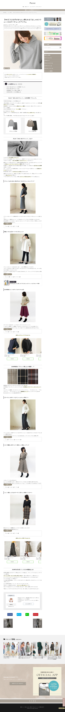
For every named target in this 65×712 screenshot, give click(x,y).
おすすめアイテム (28, 25)
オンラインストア (38, 6)
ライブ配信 (37, 27)
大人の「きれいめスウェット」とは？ (13, 88)
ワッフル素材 (20, 28)
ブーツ (16, 226)
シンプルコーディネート (16, 26)
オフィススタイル (6, 26)
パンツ (12, 276)
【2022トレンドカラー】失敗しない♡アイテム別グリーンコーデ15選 (40, 657)
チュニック (7, 276)
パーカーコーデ (33, 27)
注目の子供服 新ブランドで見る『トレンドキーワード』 (10, 657)
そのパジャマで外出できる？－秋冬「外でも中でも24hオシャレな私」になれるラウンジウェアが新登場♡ (54, 658)
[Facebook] (10, 614)
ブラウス (6, 487)
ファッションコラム (48, 57)
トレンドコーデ (32, 6)
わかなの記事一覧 (28, 603)
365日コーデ (47, 60)
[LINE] (27, 614)
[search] (60, 48)
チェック (7, 27)
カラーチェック (11, 26)
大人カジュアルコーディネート (32, 28)
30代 (7, 25)
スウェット (21, 26)
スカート (37, 26)
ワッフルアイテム (15, 28)
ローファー (17, 276)
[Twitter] (19, 614)
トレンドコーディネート (27, 27)
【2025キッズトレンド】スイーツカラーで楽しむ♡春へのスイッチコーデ (25, 657)
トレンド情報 (9, 12)
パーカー (6, 226)
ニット (6, 439)
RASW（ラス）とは (48, 65)
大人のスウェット (24, 28)
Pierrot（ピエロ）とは (49, 63)
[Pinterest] (35, 614)
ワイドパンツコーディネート (9, 28)
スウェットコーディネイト (32, 26)
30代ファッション (16, 25)
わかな (11, 604)
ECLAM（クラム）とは (49, 68)
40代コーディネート (22, 25)
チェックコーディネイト (17, 27)
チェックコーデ (11, 27)
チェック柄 (22, 27)
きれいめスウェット (33, 25)
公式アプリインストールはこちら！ (17, 683)
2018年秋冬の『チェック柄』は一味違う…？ (14, 90)
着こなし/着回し (48, 55)
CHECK (12, 358)
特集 (23, 6)
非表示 (20, 84)
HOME (5, 12)
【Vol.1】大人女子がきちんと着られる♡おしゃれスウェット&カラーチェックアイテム (25, 12)
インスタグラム (39, 25)
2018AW (5, 25)
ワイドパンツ (11, 439)
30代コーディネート (11, 25)
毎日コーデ (27, 6)
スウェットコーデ (26, 26)
